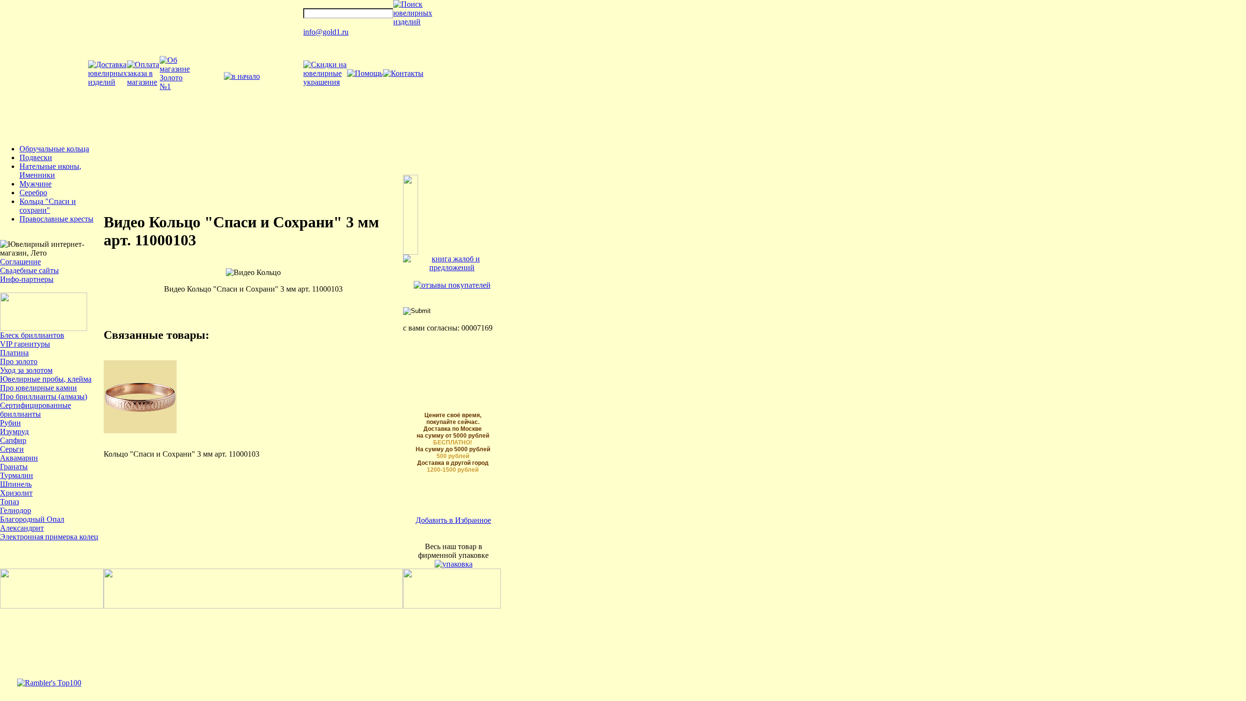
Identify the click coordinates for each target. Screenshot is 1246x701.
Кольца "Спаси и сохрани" (47, 205)
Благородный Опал (32, 519)
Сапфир (13, 440)
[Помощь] (365, 73)
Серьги (12, 449)
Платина (14, 353)
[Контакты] (403, 73)
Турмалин (16, 475)
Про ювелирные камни (38, 388)
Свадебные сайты (29, 270)
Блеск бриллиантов (32, 335)
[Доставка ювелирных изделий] (107, 82)
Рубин (10, 423)
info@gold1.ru (325, 32)
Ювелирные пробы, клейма (46, 379)
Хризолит (16, 493)
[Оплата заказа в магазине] (143, 82)
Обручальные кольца (54, 149)
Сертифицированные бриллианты (35, 409)
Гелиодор (15, 510)
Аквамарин (19, 458)
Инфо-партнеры (27, 279)
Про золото (18, 361)
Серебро (33, 192)
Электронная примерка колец (49, 537)
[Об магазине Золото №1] (175, 86)
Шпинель (16, 484)
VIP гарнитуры (25, 344)
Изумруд (14, 431)
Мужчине (35, 184)
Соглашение (20, 262)
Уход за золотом (26, 370)
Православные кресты (56, 219)
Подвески (35, 157)
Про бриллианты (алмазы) (43, 396)
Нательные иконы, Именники (50, 170)
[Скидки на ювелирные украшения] (325, 82)
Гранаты (14, 466)
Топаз (9, 502)
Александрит (22, 528)
